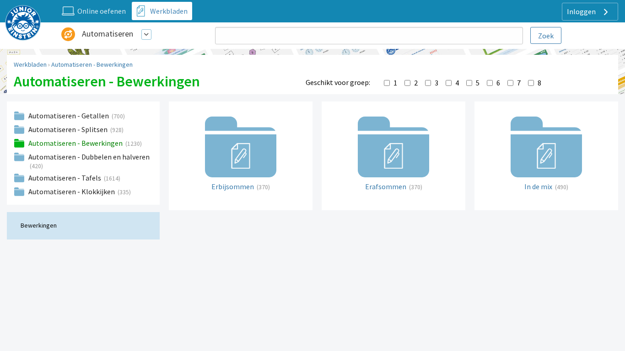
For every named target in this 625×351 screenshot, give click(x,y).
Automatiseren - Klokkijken (72, 191)
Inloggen (582, 11)
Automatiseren (107, 33)
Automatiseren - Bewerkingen (92, 64)
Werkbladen (30, 64)
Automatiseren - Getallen (69, 115)
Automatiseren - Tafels (65, 177)
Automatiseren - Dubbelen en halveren (89, 156)
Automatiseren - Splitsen (68, 129)
